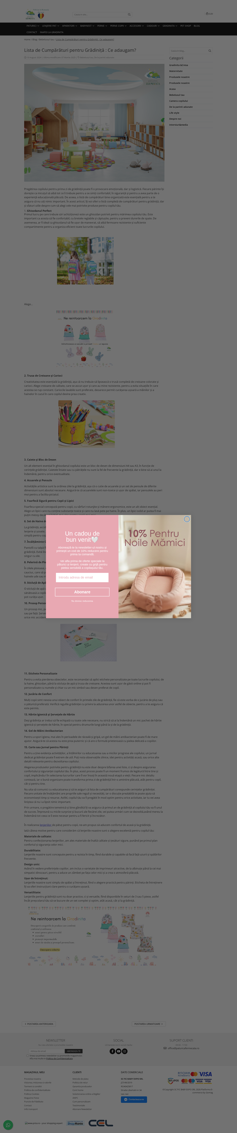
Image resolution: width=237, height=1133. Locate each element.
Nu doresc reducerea (82, 600)
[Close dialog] (187, 519)
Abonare (82, 592)
